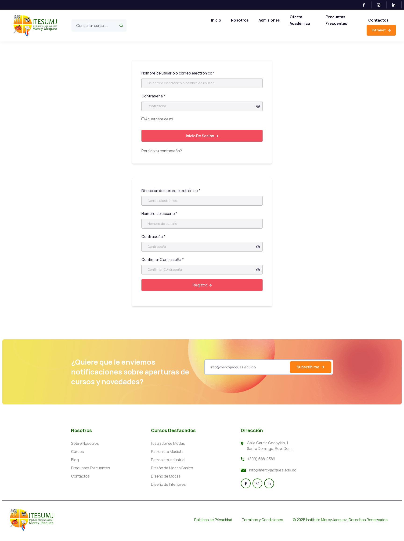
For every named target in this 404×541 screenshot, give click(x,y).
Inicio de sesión (200, 135)
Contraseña (153, 96)
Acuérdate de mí (158, 119)
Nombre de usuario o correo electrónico (178, 73)
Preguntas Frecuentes (336, 20)
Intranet (379, 30)
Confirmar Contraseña (162, 259)
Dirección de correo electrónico (170, 190)
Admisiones (269, 20)
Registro (200, 285)
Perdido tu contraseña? (161, 150)
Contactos (378, 20)
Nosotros (240, 20)
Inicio (216, 20)
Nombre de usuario (159, 213)
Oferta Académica (300, 20)
